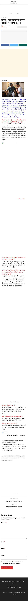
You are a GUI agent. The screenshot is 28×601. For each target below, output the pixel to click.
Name (3, 541)
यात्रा (17, 581)
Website (3, 555)
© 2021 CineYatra (6, 592)
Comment (4, 523)
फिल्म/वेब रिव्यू (7, 581)
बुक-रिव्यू (12, 581)
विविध (6, 17)
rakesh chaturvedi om (7, 460)
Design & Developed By (15, 592)
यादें (20, 581)
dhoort (10, 455)
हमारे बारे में (14, 583)
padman (22, 455)
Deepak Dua (8, 26)
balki (6, 455)
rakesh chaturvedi (20, 458)
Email (3, 548)
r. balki (3, 458)
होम (3, 581)
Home (2, 17)
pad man (16, 455)
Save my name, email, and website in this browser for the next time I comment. (13, 562)
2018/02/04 (5, 27)
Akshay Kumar (10, 458)
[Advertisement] (14, 8)
